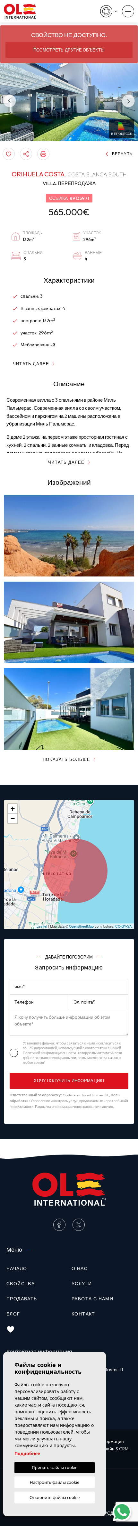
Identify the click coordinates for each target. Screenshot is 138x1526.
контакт (83, 1314)
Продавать (21, 1299)
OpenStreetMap (81, 926)
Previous (9, 101)
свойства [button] (20, 1284)
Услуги (82, 1284)
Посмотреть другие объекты (69, 49)
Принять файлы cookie (54, 1467)
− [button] (13, 818)
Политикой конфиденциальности (49, 1053)
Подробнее (27, 1453)
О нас (80, 1268)
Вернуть (122, 153)
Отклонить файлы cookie (55, 1497)
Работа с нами (92, 1299)
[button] (26, 154)
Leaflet (42, 926)
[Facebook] (59, 1225)
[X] (79, 1225)
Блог (13, 1314)
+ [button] (13, 809)
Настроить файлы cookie (54, 1482)
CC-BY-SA (123, 926)
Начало (16, 1268)
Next (128, 101)
